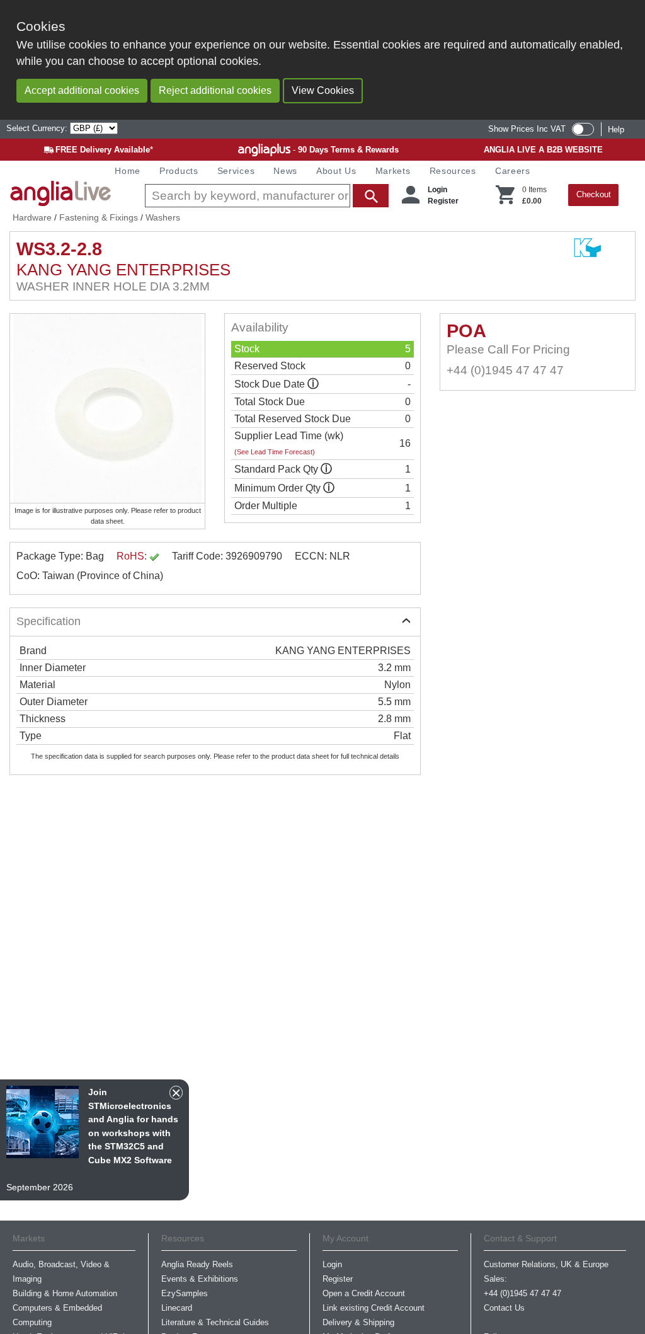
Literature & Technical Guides (215, 1322)
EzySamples (184, 1293)
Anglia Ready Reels (197, 1264)
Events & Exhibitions (199, 1279)
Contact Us (504, 1308)
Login (437, 189)
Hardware (32, 217)
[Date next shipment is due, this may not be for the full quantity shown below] (313, 384)
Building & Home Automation (65, 1293)
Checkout (593, 194)
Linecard (176, 1308)
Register (443, 201)
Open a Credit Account (363, 1293)
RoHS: (133, 556)
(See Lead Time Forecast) (274, 452)
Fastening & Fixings (98, 217)
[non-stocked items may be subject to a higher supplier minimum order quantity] (326, 469)
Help (616, 129)
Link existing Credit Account (373, 1308)
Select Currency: (38, 128)
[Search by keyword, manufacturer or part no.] (265, 195)
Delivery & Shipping (358, 1322)
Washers (163, 217)
